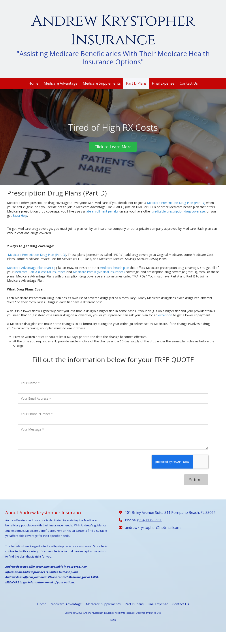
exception (165, 315)
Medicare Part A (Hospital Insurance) (40, 272)
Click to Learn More (113, 146)
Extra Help (20, 215)
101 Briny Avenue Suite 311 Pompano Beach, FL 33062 (170, 512)
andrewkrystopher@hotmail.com (153, 527)
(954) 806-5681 (149, 520)
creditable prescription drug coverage (178, 211)
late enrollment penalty (102, 211)
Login (113, 619)
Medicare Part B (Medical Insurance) (99, 272)
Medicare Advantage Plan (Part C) (31, 268)
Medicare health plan (114, 268)
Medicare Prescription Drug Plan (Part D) (176, 203)
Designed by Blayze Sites (148, 612)
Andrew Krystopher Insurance (113, 30)
